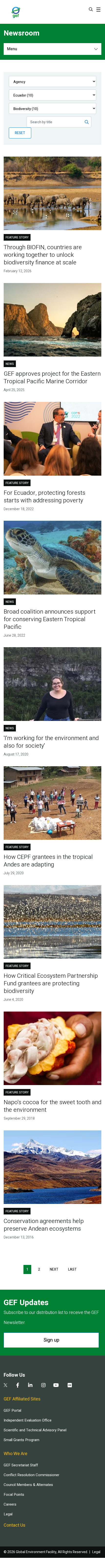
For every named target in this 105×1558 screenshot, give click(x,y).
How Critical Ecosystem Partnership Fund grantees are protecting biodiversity (51, 983)
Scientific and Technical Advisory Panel (35, 1430)
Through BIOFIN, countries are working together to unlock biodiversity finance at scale (43, 255)
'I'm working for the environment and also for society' (51, 742)
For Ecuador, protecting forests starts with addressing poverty (44, 497)
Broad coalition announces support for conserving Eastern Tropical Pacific (49, 619)
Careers (10, 1504)
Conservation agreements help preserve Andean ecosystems (44, 1225)
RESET (20, 133)
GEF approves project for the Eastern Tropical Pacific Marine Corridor (52, 378)
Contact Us (14, 1525)
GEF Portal (12, 1410)
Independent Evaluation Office (28, 1420)
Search (91, 9)
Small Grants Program (21, 1440)
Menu (12, 49)
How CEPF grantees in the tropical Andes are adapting (48, 861)
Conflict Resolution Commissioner (31, 1475)
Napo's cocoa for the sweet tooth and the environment (52, 1106)
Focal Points (14, 1494)
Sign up (51, 1340)
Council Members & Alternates (28, 1484)
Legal (8, 1514)
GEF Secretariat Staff (21, 1465)
